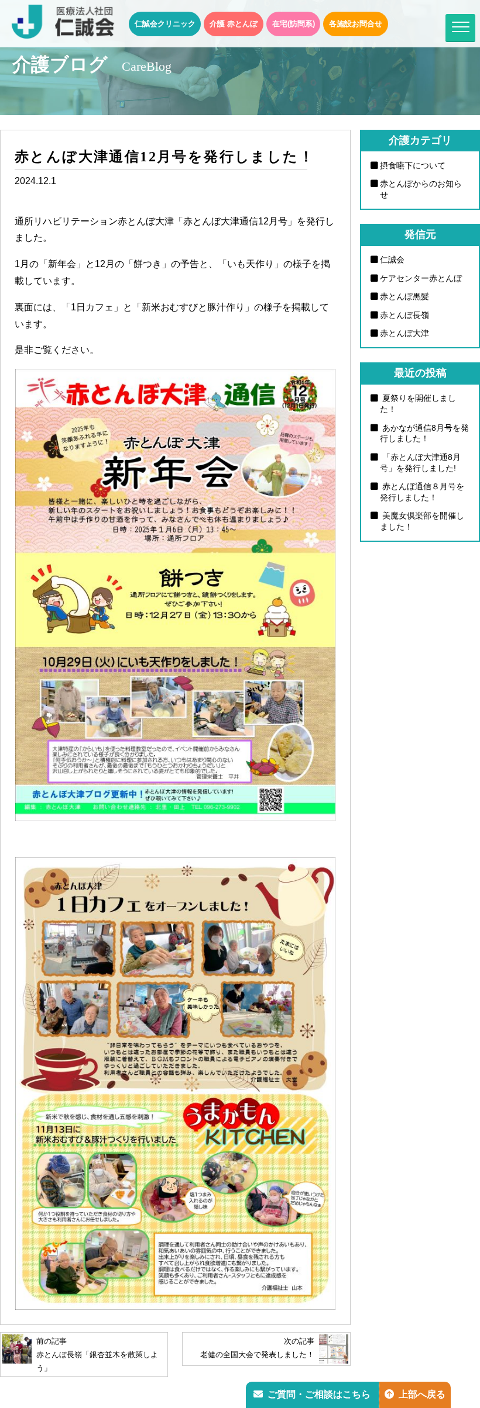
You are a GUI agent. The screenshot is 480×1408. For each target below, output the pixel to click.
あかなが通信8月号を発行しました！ (424, 433)
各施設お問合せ (355, 23)
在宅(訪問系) (293, 23)
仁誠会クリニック (165, 23)
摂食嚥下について (412, 165)
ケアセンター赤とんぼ (421, 278)
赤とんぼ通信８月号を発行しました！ (422, 492)
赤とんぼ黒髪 (404, 296)
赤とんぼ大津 (404, 333)
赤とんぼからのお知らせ (421, 189)
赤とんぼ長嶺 (404, 315)
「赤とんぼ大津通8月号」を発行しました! (420, 462)
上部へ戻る (422, 1394)
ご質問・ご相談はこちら (319, 1394)
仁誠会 (392, 259)
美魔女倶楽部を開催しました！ (422, 521)
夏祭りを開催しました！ (418, 403)
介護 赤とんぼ (234, 23)
